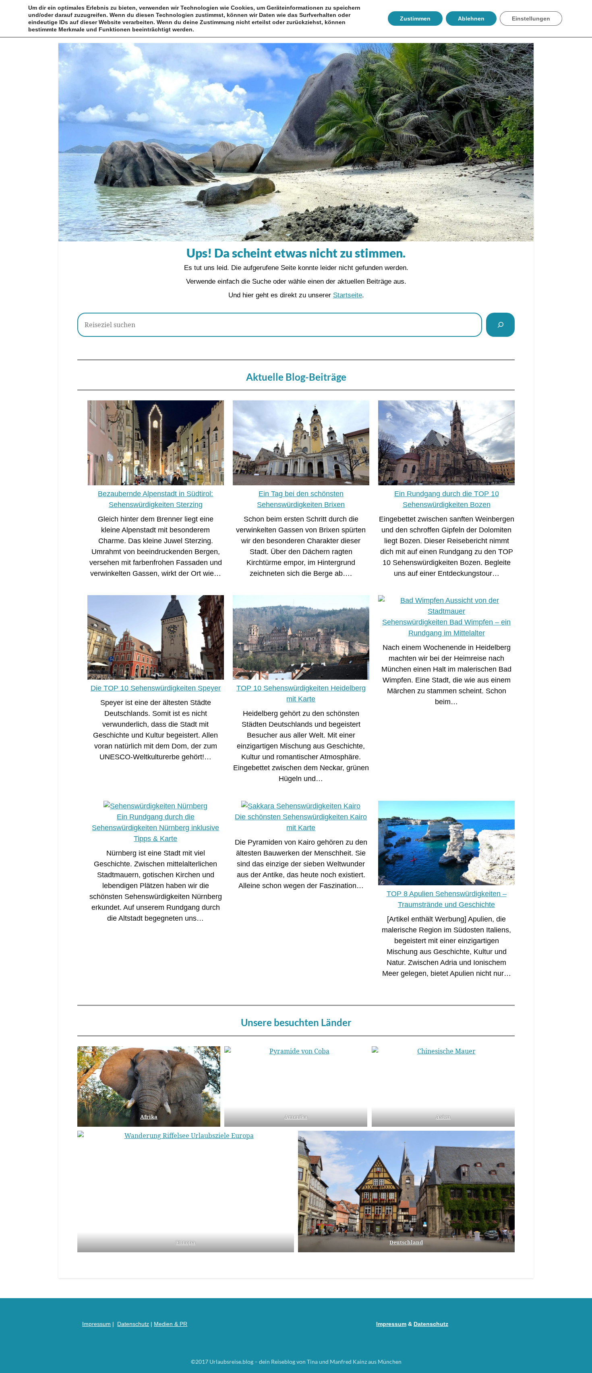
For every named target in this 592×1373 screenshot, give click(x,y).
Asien (443, 1116)
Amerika (296, 1116)
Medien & (167, 1324)
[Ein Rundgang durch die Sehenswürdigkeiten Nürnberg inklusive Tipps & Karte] (155, 806)
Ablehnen (471, 18)
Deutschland (406, 1242)
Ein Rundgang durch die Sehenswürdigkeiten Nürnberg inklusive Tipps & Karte (155, 828)
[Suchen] (500, 325)
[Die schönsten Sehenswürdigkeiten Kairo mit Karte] (300, 806)
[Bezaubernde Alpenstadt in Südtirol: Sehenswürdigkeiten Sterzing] (155, 444)
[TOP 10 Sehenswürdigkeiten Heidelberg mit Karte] (301, 639)
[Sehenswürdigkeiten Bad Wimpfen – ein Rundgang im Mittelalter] (446, 606)
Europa (185, 1242)
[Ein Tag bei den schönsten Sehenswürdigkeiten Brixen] (301, 444)
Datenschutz (133, 1324)
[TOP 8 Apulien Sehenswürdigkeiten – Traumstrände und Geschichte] (446, 845)
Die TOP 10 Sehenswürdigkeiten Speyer (156, 688)
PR (183, 1324)
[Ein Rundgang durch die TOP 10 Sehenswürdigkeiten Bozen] (446, 444)
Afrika (148, 1116)
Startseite (347, 295)
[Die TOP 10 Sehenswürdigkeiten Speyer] (155, 639)
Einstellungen (531, 18)
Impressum (96, 1324)
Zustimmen (415, 18)
